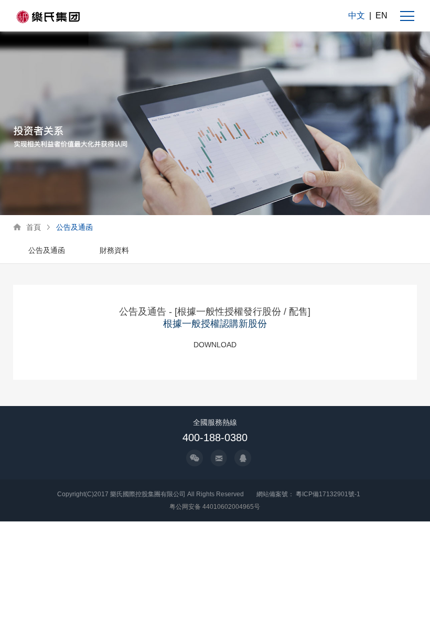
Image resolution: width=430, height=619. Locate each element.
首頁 (33, 227)
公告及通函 (74, 227)
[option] (47, 251)
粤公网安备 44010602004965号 (214, 506)
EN (381, 15)
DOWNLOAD (215, 344)
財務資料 (114, 250)
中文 (356, 15)
